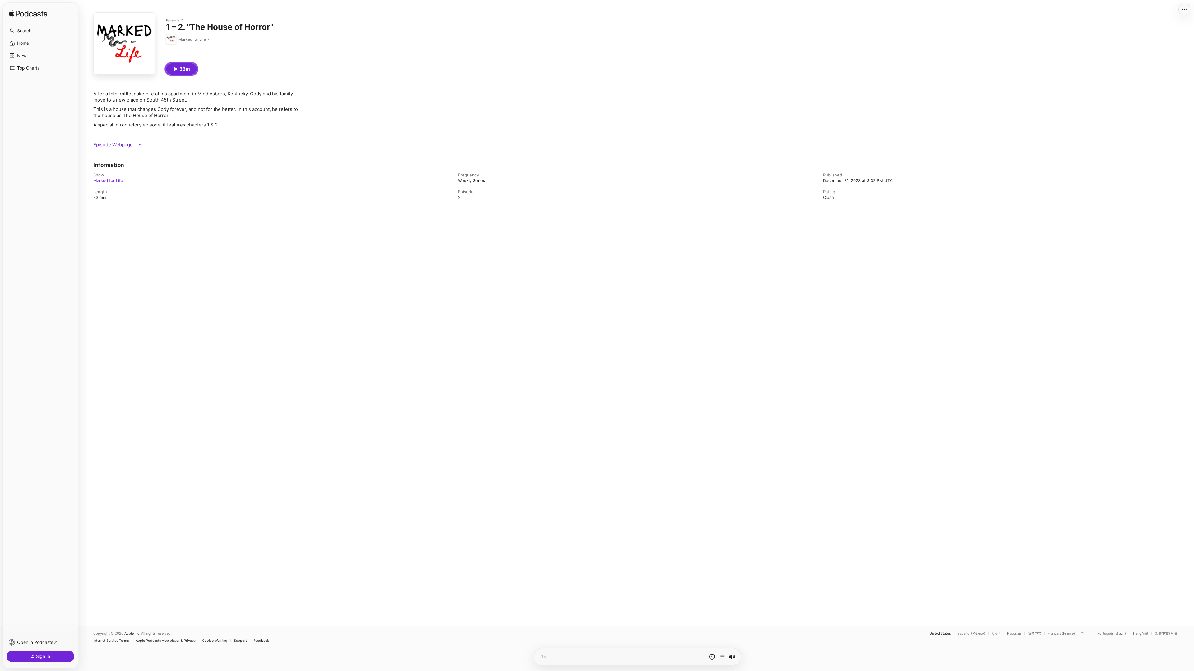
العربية (996, 633)
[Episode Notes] (712, 656)
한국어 (1086, 633)
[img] (28, 14)
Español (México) (971, 633)
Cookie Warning (214, 640)
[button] (40, 30)
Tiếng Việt (1140, 633)
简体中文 (1034, 633)
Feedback (261, 640)
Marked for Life (108, 180)
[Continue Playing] (722, 656)
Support (240, 640)
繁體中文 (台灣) (1166, 633)
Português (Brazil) (1111, 633)
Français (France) (1061, 633)
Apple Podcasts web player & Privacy (166, 640)
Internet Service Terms (111, 640)
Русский (1014, 633)
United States (940, 633)
